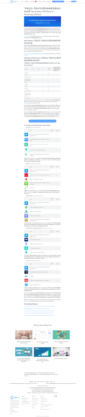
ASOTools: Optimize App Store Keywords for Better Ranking (42, 121)
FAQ (22, 404)
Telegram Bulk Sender (44, 406)
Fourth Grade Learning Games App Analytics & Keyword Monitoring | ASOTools (38, 310)
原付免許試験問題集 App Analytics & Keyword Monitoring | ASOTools (36, 308)
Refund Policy (34, 404)
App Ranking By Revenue (26, 401)
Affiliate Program (35, 398)
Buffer (48, 381)
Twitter (35, 381)
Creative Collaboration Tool (45, 409)
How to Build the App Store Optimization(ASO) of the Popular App (42, 360)
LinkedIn (51, 381)
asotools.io (57, 116)
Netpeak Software (44, 401)
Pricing (43, 1)
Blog (33, 406)
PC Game (39, 1)
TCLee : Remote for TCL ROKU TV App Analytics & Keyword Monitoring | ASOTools (39, 306)
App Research (24, 399)
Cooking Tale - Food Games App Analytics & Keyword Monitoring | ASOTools (38, 313)
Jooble (42, 403)
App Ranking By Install (25, 403)
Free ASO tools (26, 36)
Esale (42, 407)
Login (70, 1)
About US (33, 407)
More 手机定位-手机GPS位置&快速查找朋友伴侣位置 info (34, 53)
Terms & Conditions (35, 403)
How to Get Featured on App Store (61, 358)
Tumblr (41, 381)
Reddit (38, 381)
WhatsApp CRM (43, 398)
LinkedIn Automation (44, 399)
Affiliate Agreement (35, 399)
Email (45, 381)
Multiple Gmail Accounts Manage (46, 404)
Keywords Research (25, 398)
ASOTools (42, 36)
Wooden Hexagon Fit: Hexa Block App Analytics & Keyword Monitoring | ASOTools (39, 315)
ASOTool (26, 55)
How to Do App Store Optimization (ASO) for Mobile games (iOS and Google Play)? (23, 360)
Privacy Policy (34, 401)
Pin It (54, 381)
